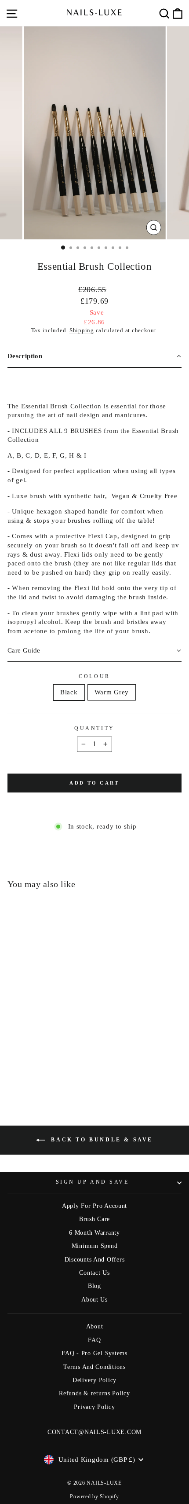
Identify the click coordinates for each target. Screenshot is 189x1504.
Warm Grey (111, 692)
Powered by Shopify (94, 1496)
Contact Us (94, 1272)
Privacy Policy (94, 1407)
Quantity (94, 728)
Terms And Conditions (94, 1367)
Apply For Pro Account (94, 1206)
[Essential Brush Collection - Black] (35, 1074)
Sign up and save (92, 1182)
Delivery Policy (94, 1380)
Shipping (81, 330)
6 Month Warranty (94, 1232)
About (94, 1326)
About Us (94, 1299)
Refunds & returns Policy (94, 1393)
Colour (94, 676)
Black (69, 692)
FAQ (94, 1340)
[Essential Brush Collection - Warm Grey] (45, 1074)
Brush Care (94, 1219)
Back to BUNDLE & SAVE (100, 1140)
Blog (94, 1286)
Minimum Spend (95, 1246)
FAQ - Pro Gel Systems (94, 1353)
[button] (94, 356)
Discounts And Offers (95, 1259)
